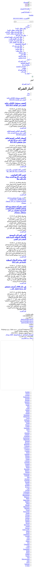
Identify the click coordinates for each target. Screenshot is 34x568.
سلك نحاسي (18, 49)
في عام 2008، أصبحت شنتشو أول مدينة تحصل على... (15, 288)
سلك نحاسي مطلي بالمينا (14, 30)
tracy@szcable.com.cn (26, 321)
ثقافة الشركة (22, 70)
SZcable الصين (25, 12)
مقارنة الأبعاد (22, 56)
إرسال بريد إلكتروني (27, 338)
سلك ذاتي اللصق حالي (15, 42)
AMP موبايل (9, 334)
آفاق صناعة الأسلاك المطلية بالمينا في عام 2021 (16, 261)
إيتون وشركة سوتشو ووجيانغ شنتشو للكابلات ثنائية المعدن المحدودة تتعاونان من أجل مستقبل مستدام (16, 209)
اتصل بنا (27, 73)
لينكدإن (31, 326)
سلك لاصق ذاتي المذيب (15, 40)
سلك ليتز (23, 54)
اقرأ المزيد (23, 128)
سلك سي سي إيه (17, 46)
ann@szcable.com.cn (27, 322)
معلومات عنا (26, 65)
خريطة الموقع (18, 334)
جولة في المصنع (21, 66)
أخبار (28, 59)
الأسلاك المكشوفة (20, 44)
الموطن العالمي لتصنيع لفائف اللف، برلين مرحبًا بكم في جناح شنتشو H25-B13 (15, 140)
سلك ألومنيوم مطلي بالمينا (14, 33)
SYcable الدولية (25, 9)
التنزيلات (23, 71)
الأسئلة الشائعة (25, 63)
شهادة (24, 68)
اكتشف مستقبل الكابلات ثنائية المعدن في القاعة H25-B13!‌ (15, 104)
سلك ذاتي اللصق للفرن (15, 39)
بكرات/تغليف (22, 58)
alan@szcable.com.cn (27, 319)
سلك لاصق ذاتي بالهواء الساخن (13, 37)
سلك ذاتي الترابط (21, 35)
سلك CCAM (18, 47)
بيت (28, 25)
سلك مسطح (22, 52)
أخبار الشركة (22, 61)
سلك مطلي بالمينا (20, 28)
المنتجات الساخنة (28, 334)
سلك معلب (19, 51)
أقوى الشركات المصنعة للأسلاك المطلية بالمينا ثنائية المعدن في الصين (16, 237)
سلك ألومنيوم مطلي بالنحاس (13, 32)
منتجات (27, 26)
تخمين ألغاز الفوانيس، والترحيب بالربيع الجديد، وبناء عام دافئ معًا (16, 177)
